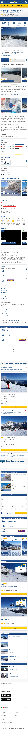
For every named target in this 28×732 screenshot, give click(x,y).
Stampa (3, 719)
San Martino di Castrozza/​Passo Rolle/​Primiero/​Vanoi (11, 413)
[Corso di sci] (17, 95)
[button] (6, 513)
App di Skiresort (5, 691)
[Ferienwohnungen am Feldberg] (4, 477)
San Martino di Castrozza (8, 411)
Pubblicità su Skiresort (6, 722)
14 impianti (15, 88)
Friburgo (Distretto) (15, 53)
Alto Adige (15, 369)
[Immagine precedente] (2, 548)
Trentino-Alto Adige (10, 369)
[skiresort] (14, 2)
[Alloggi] (1, 95)
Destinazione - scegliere (6, 501)
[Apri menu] (2, 2)
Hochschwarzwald (5, 55)
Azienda (17, 712)
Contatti (3, 712)
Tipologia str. (20, 506)
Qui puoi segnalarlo (14, 320)
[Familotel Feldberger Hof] (4, 487)
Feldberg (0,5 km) (6, 307)
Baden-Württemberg (5, 53)
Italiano (6, 707)
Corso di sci (21, 94)
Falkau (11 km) (5, 315)
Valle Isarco (20, 369)
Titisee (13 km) (5, 309)
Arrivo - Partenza (4, 497)
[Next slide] (26, 75)
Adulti (2, 506)
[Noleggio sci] (8, 95)
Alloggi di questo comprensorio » (10, 178)
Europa (2, 369)
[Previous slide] (2, 75)
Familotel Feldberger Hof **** (18, 484)
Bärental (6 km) (5, 313)
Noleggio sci (13, 94)
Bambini (8, 506)
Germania (21, 52)
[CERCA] (26, 2)
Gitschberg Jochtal (6, 367)
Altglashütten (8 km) (7, 311)
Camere (13, 506)
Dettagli (14, 406)
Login (16, 715)
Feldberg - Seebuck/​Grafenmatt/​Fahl (16, 6)
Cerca (21, 512)
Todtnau (11, 456)
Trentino (15, 412)
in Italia (15, 586)
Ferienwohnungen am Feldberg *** (19, 475)
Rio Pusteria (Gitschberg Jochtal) (6, 370)
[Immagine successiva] (26, 548)
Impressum (3, 715)
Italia (5, 369)
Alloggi (5, 94)
